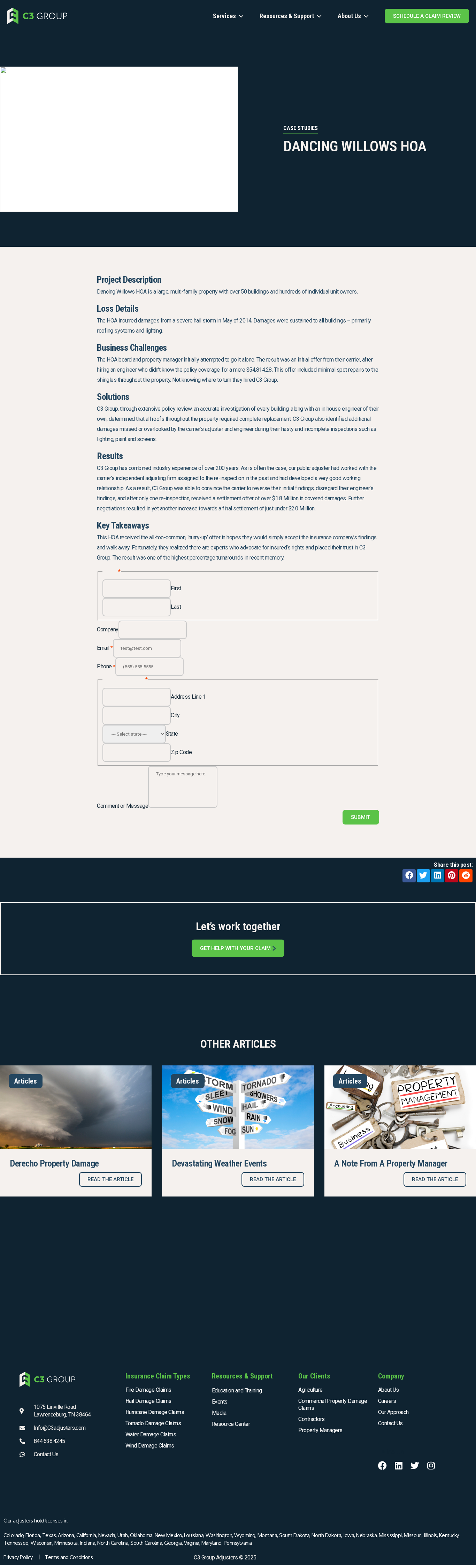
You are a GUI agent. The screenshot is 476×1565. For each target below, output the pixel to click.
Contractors (311, 1419)
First (176, 588)
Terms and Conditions (69, 1557)
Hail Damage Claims (148, 1401)
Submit (360, 817)
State (172, 733)
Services (224, 16)
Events (220, 1401)
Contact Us (390, 1423)
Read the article (110, 1179)
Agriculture (310, 1390)
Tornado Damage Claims (153, 1423)
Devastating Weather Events (219, 1163)
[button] (409, 875)
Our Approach (393, 1412)
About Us (349, 16)
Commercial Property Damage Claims (332, 1404)
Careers (387, 1401)
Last (176, 606)
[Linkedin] (398, 1465)
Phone (106, 666)
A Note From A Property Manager (390, 1163)
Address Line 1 (188, 696)
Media (219, 1413)
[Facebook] (382, 1465)
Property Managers (320, 1430)
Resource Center (231, 1424)
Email (105, 648)
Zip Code (181, 752)
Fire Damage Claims (148, 1390)
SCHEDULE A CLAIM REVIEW (427, 16)
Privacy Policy (17, 1557)
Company (107, 629)
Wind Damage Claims (149, 1445)
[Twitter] (414, 1465)
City (175, 715)
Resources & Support (287, 16)
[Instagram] (431, 1465)
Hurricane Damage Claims (154, 1412)
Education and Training (237, 1390)
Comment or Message (122, 806)
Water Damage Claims (150, 1434)
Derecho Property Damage (54, 1163)
